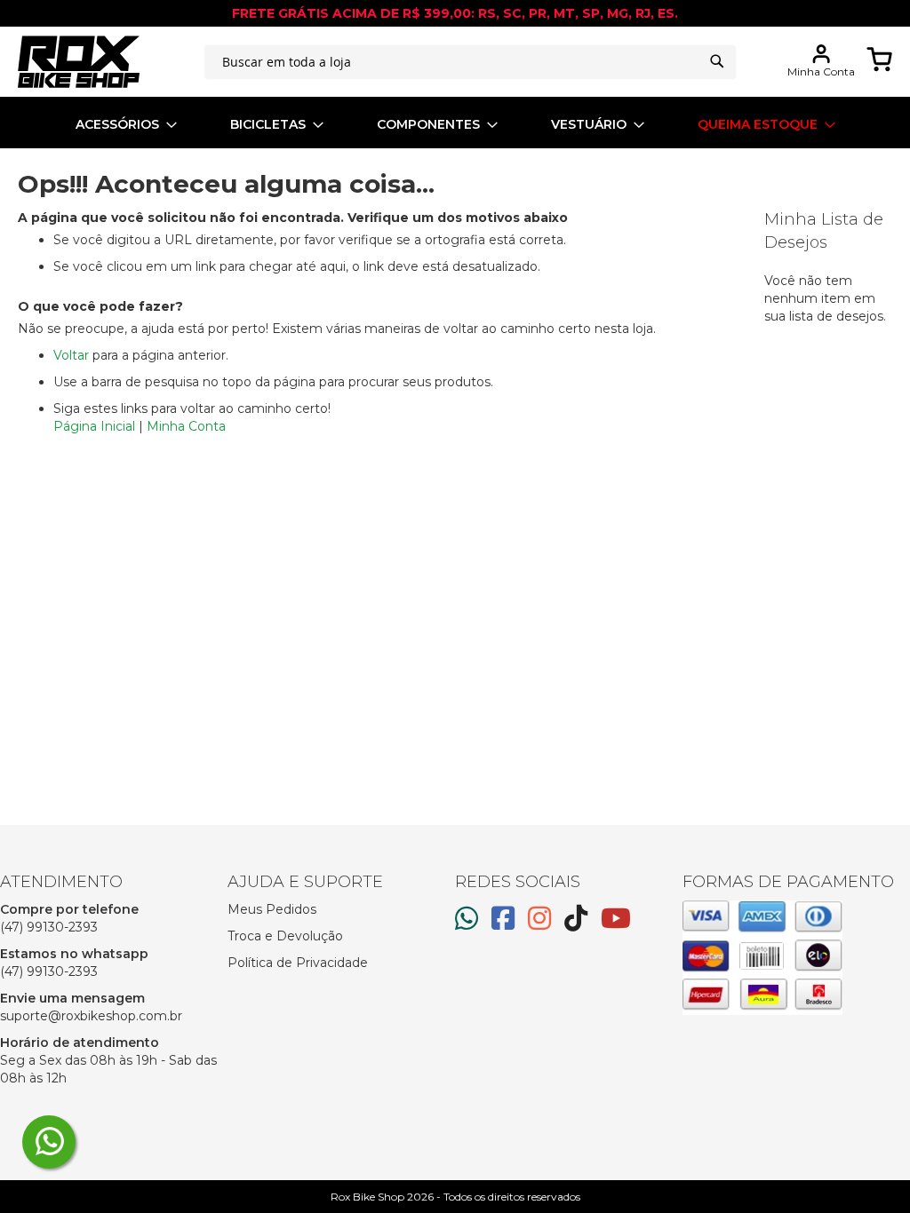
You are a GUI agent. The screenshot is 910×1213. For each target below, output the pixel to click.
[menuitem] (126, 124)
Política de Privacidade (298, 963)
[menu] (455, 124)
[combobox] (470, 62)
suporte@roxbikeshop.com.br (91, 1016)
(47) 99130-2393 (49, 927)
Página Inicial (94, 426)
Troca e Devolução (285, 936)
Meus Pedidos (272, 909)
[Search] (717, 61)
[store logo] (79, 62)
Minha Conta (186, 426)
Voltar (71, 355)
